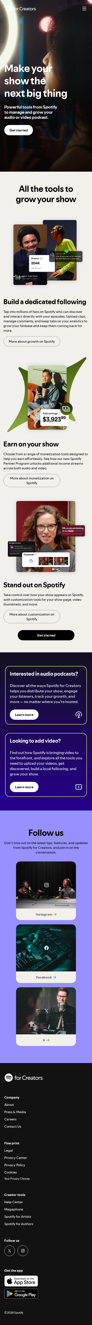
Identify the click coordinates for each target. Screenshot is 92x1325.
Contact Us (12, 1126)
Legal (8, 1150)
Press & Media (15, 1111)
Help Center (13, 1202)
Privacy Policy (14, 1165)
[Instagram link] (23, 1250)
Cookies (10, 1172)
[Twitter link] (9, 1250)
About (9, 1104)
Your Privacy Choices (17, 1179)
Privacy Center (15, 1157)
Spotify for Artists (17, 1216)
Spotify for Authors (18, 1223)
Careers (10, 1119)
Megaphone (13, 1209)
